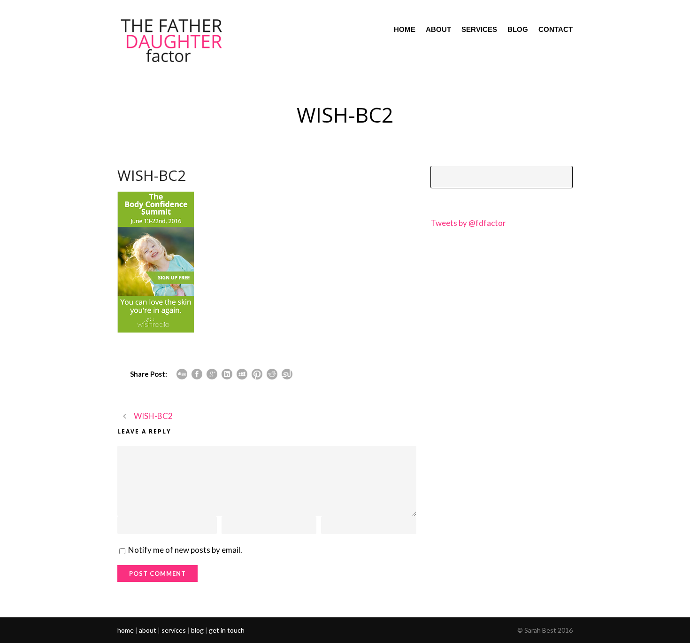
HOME (404, 29)
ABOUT (438, 29)
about (147, 630)
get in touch (227, 630)
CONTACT (555, 29)
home (125, 630)
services (173, 630)
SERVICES (479, 29)
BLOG (517, 29)
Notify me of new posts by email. (185, 550)
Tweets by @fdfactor (468, 223)
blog (197, 630)
